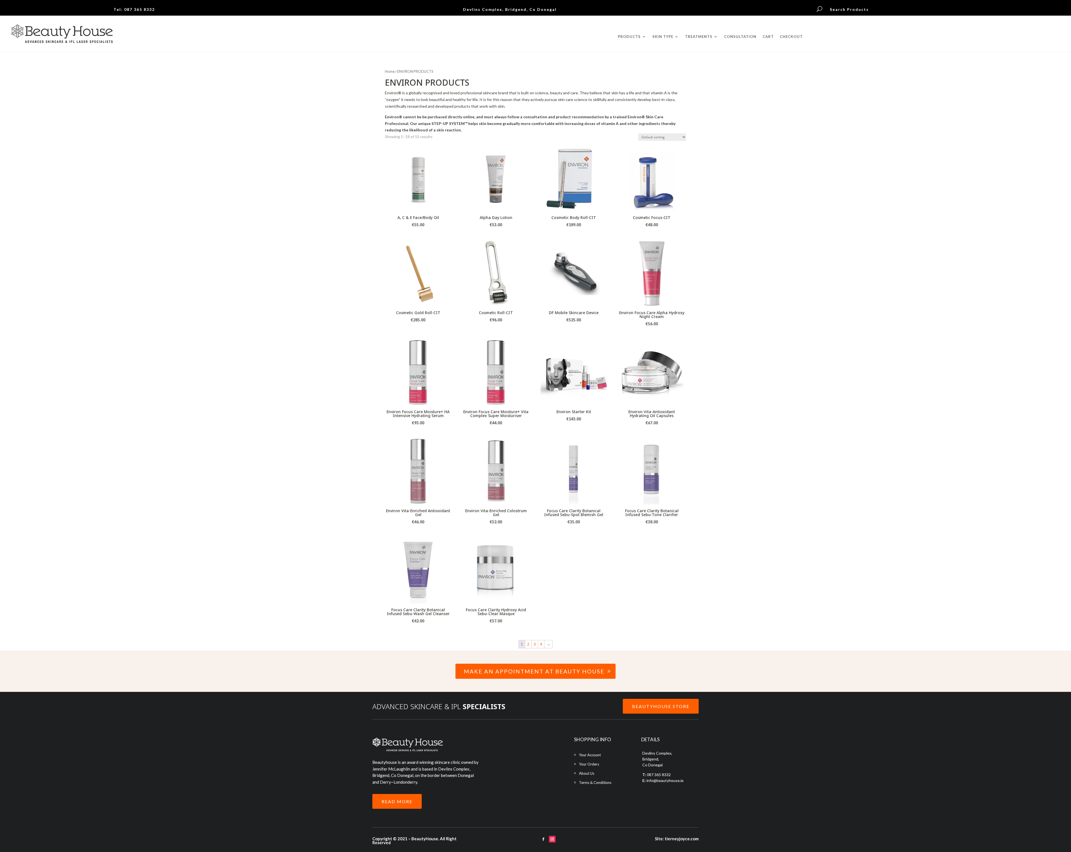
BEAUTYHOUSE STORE (660, 706)
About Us (586, 773)
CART (768, 37)
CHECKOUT (791, 37)
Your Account (590, 755)
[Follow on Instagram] (552, 839)
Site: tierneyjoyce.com (677, 838)
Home (390, 71)
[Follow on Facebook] (543, 839)
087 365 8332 (139, 9)
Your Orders (589, 764)
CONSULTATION (740, 37)
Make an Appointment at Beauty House (534, 671)
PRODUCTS (629, 37)
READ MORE (397, 801)
